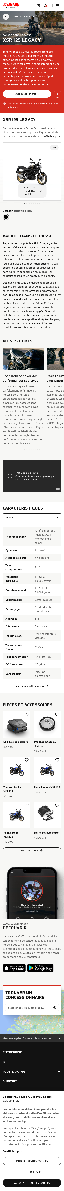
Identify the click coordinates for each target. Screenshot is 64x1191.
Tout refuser (32, 1172)
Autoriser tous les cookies (32, 1182)
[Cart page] (39, 5)
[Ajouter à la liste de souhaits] (26, 714)
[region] (32, 1141)
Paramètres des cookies (32, 1161)
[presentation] (32, 476)
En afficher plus (12, 1151)
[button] (57, 5)
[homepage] (11, 5)
